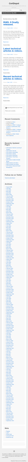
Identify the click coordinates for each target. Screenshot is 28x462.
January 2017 (9, 360)
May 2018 (8, 336)
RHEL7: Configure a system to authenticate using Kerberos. (13, 126)
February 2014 (9, 413)
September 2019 (10, 312)
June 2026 (8, 190)
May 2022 (8, 263)
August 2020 (9, 295)
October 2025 (9, 202)
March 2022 (9, 266)
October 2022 (9, 256)
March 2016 (9, 375)
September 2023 (10, 239)
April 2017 (8, 355)
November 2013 (10, 417)
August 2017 (9, 349)
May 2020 (8, 300)
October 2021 (9, 274)
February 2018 (9, 340)
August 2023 (9, 241)
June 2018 (8, 334)
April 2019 (8, 319)
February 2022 (9, 268)
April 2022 (8, 265)
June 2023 (8, 244)
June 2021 (8, 280)
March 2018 (9, 339)
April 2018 (8, 337)
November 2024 (10, 218)
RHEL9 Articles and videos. (12, 162)
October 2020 (9, 292)
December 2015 (10, 380)
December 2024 (10, 217)
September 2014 (10, 402)
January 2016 (9, 378)
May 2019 (8, 318)
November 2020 (10, 291)
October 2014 (9, 401)
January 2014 (9, 414)
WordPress (24, 460)
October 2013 (9, 419)
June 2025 (8, 208)
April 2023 (8, 247)
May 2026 (8, 191)
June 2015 (8, 389)
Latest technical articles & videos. (12, 49)
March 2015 (9, 393)
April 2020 (8, 301)
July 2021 (8, 278)
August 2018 (9, 331)
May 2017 (8, 354)
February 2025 (9, 214)
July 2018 (8, 333)
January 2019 (9, 324)
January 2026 (9, 197)
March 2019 (9, 321)
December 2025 (10, 199)
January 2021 (9, 288)
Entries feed (9, 434)
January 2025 (9, 215)
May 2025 (8, 209)
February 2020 (9, 304)
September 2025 (10, 203)
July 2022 (8, 260)
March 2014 (9, 411)
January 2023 (9, 251)
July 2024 (8, 224)
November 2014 (10, 399)
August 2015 (9, 386)
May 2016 (8, 372)
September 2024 (10, 221)
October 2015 (9, 383)
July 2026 (8, 188)
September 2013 (10, 420)
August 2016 (9, 367)
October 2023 (9, 238)
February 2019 (9, 322)
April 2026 (8, 193)
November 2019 (10, 309)
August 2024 (9, 223)
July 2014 (8, 405)
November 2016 (10, 363)
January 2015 (9, 396)
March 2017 (9, 357)
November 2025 (10, 200)
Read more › (6, 42)
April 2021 (8, 283)
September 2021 (10, 275)
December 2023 (10, 235)
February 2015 (9, 395)
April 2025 (8, 211)
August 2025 (9, 205)
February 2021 (9, 286)
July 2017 (8, 351)
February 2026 (9, 196)
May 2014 (8, 408)
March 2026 (9, 194)
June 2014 (8, 407)
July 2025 (8, 206)
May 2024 (8, 227)
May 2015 (8, 390)
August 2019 (9, 313)
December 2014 (10, 398)
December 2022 (10, 253)
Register (8, 431)
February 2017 (9, 358)
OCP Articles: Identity (11, 153)
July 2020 (8, 297)
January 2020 (9, 306)
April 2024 (8, 229)
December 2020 (10, 289)
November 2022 (10, 254)
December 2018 (10, 325)
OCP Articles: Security (11, 150)
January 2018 (9, 342)
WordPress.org (9, 437)
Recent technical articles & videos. (12, 77)
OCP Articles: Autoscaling (12, 152)
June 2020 (8, 298)
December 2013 (10, 416)
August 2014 (9, 404)
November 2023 (10, 236)
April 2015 (8, 392)
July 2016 (8, 369)
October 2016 (9, 364)
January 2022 (9, 269)
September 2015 (10, 384)
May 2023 (8, 245)
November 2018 (10, 327)
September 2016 (10, 366)
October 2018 (9, 328)
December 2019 (10, 307)
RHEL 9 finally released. (11, 23)
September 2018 (10, 330)
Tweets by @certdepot (10, 177)
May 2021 (8, 282)
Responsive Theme (14, 460)
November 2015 (10, 381)
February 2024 (9, 232)
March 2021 (9, 285)
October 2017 (9, 346)
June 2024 (8, 226)
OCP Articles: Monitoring (11, 155)
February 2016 (9, 376)
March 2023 (9, 248)
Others (8, 45)
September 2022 (10, 257)
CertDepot (14, 3)
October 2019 (9, 310)
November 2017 (10, 345)
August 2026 (9, 187)
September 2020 (10, 294)
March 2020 (9, 303)
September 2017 (10, 348)
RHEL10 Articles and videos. (12, 164)
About (14, 122)
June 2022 (8, 262)
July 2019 (8, 315)
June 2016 (8, 370)
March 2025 (9, 212)
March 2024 (9, 230)
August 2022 (9, 259)
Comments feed (9, 435)
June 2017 (8, 352)
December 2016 (10, 361)
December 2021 (10, 271)
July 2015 (8, 387)
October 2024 (9, 220)
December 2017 (10, 343)
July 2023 (8, 242)
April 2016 (8, 373)
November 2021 (10, 272)
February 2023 (9, 250)
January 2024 (9, 233)
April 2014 (8, 410)
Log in (7, 432)
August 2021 (9, 277)
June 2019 (8, 316)
